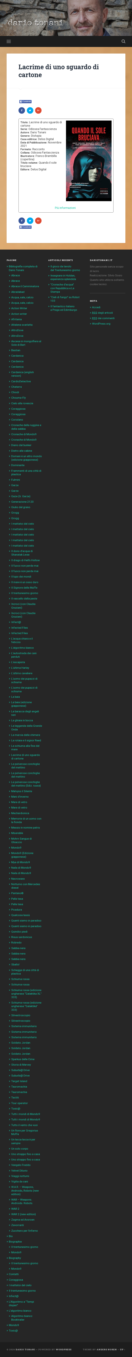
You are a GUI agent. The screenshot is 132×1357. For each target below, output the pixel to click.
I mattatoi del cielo (22, 523)
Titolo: (24, 122)
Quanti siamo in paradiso (26, 920)
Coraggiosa (18, 408)
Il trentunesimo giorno (24, 593)
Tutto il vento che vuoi (24, 1125)
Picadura (16, 909)
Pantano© (17, 893)
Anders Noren (107, 1349)
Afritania (16, 319)
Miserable (17, 833)
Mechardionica (20, 813)
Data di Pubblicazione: (33, 142)
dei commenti (103, 318)
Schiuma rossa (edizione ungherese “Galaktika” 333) (26, 1006)
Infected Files (19, 627)
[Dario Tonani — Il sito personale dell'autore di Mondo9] (35, 23)
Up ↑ (122, 1349)
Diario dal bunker (21, 445)
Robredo (16, 942)
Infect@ (16, 622)
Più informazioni (65, 207)
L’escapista (18, 662)
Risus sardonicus (21, 937)
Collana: (25, 152)
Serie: (24, 129)
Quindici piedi (19, 931)
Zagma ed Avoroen (22, 1219)
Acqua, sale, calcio (22, 297)
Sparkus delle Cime (22, 1059)
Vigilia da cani (19, 1181)
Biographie (15, 1241)
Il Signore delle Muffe (24, 587)
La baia (15, 696)
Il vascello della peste (24, 598)
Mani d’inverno (20, 796)
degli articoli (102, 312)
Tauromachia (19, 1086)
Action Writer (19, 308)
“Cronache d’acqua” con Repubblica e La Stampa (62, 288)
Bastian (15, 350)
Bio (11, 1236)
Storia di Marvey (21, 1064)
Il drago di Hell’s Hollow (25, 560)
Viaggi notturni (20, 1176)
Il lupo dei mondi (21, 576)
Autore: (25, 132)
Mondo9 (16, 847)
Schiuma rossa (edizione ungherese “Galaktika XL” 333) (26, 993)
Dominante (17, 465)
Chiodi (15, 392)
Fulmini (15, 479)
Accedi (96, 307)
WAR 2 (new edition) (23, 1214)
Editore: (25, 169)
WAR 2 (15, 1208)
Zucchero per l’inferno (24, 1230)
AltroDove (17, 330)
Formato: (26, 149)
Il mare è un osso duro (24, 582)
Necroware (18, 878)
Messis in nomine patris (25, 827)
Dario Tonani (25, 1349)
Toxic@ (15, 1108)
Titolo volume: (29, 163)
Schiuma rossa (20, 979)
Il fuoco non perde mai (24, 565)
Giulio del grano (20, 507)
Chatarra (16, 386)
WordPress (63, 1349)
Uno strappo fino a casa (25, 1154)
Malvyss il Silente (21, 791)
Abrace (15, 275)
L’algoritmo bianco (22, 647)
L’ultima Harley (20, 667)
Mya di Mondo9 (20, 862)
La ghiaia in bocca (22, 720)
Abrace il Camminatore (25, 286)
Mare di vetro (19, 802)
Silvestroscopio (20, 1015)
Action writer (19, 313)
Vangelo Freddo (21, 1165)
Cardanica (17, 355)
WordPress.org (101, 323)
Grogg (15, 512)
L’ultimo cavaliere (21, 673)
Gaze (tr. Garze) (20, 496)
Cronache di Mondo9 (24, 434)
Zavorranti (17, 1225)
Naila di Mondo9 (21, 867)
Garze (15, 485)
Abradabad (17, 291)
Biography (15, 1258)
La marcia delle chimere (25, 735)
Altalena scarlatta (22, 324)
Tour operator (19, 1103)
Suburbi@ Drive (20, 1070)
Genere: (25, 136)
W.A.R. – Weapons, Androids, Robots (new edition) (25, 1190)
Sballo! (15, 964)
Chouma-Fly (18, 397)
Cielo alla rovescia (22, 403)
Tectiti (15, 1097)
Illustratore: (27, 156)
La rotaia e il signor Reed (26, 740)
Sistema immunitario (24, 1026)
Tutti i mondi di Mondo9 (25, 1114)
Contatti (14, 1274)
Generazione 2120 (22, 501)
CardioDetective (21, 381)
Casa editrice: (28, 139)
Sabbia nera (18, 948)
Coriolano (17, 419)
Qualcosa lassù (20, 915)
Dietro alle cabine (21, 450)
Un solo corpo (19, 1148)
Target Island (19, 1081)
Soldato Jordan (20, 1042)
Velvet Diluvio (19, 1170)
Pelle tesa (17, 898)
